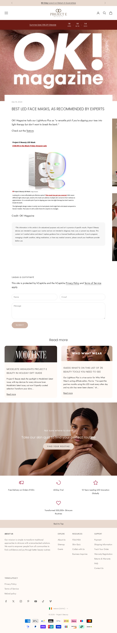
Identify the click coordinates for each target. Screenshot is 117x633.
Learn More (69, 3)
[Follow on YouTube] (35, 601)
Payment (97, 539)
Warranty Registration (103, 554)
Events (60, 549)
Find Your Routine (58, 446)
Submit (20, 325)
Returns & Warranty (102, 558)
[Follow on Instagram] (20, 601)
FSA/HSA (76, 539)
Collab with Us (78, 549)
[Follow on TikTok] (43, 601)
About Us (61, 539)
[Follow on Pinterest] (28, 601)
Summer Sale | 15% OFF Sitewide (43, 25)
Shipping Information (103, 544)
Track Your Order (101, 549)
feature (30, 130)
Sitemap (61, 544)
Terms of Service (92, 283)
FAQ (96, 563)
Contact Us (98, 568)
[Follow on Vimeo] (50, 601)
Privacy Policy (72, 283)
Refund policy (10, 593)
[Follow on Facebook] (6, 601)
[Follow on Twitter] (13, 601)
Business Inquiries (79, 554)
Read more (11, 394)
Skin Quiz (76, 544)
